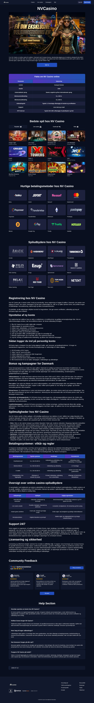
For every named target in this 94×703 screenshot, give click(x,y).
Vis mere (47, 593)
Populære (16, 126)
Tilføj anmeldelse (76, 567)
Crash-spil (55, 126)
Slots (75, 126)
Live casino (36, 126)
